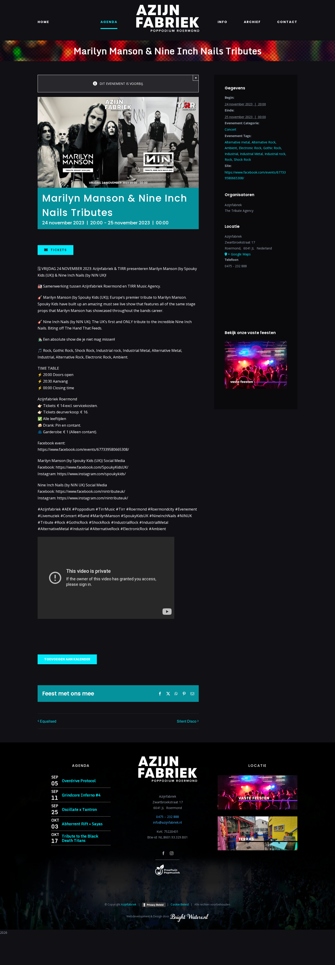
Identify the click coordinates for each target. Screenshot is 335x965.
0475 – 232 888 (167, 817)
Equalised (48, 721)
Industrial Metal (251, 154)
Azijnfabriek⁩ (128, 904)
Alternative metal (237, 142)
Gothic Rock (272, 148)
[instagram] (171, 853)
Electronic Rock (250, 148)
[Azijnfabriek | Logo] (167, 6)
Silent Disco (186, 721)
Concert (230, 129)
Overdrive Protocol (79, 781)
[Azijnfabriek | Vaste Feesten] (257, 777)
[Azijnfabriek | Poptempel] (167, 866)
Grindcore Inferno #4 (81, 795)
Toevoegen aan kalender (67, 659)
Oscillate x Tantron (79, 809)
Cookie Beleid (180, 904)
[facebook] (163, 853)
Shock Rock (242, 159)
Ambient (231, 148)
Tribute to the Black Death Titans (80, 838)
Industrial (231, 154)
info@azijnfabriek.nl (167, 822)
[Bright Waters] (189, 916)
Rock (228, 159)
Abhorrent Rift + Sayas (82, 824)
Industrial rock (275, 154)
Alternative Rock (264, 142)
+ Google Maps (239, 254)
